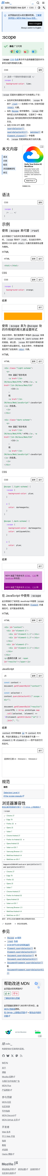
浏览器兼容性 (9, 168)
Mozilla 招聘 (7, 1076)
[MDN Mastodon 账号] (16, 1055)
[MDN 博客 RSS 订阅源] (21, 1055)
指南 (4, 1141)
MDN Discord (8, 1115)
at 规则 (18, 937)
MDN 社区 (6, 1102)
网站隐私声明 (8, 1169)
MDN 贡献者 (9, 1009)
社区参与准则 (8, 1173)
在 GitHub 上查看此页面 (14, 1012)
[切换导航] (43, 3)
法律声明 (34, 1169)
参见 (5, 172)
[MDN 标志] (7, 1043)
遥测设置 (22, 1169)
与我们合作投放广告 (11, 1081)
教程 (4, 1145)
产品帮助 (6, 1090)
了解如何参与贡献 (12, 998)
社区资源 (6, 1106)
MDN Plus (6, 1085)
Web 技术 (6, 1132)
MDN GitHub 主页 (10, 1120)
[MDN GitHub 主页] (3, 1055)
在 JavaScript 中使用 (21, 595)
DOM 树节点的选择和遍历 (18, 945)
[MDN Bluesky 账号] (7, 1055)
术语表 (5, 1149)
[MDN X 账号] (12, 1055)
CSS (12, 59)
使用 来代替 (20, 230)
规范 (5, 164)
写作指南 (6, 1111)
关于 (4, 1068)
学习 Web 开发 (8, 1136)
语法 (5, 157)
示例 (5, 161)
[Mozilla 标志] (10, 1163)
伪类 (17, 59)
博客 (4, 1072)
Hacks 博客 (7, 1154)
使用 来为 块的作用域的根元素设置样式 (22, 327)
